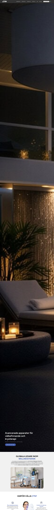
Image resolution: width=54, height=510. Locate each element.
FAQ (37, 1)
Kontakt (40, 1)
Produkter (23, 1)
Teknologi (28, 1)
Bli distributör (46, 1)
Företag (33, 1)
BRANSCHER (18, 1)
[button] (18, 1)
